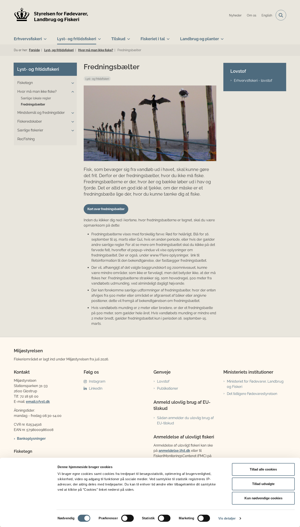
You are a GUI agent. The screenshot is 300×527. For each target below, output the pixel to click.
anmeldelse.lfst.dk (174, 451)
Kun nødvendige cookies (263, 498)
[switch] (127, 518)
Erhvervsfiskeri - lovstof (253, 80)
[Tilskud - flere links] (127, 37)
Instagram (97, 381)
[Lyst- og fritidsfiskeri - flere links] (98, 37)
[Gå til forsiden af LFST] (51, 15)
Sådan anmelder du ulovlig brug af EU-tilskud (185, 420)
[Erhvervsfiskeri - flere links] (44, 37)
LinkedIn (95, 388)
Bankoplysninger (31, 438)
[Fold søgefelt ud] (281, 15)
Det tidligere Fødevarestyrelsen (252, 394)
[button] (71, 83)
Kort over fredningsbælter (106, 209)
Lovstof (163, 381)
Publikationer (167, 388)
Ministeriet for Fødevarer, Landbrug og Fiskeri (255, 384)
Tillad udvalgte (263, 484)
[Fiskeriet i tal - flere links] (167, 37)
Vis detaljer (227, 518)
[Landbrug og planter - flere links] (221, 37)
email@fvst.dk (38, 402)
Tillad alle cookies (263, 469)
